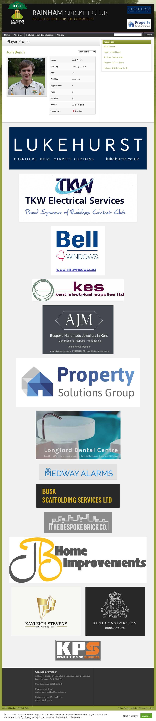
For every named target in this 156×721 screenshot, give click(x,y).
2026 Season (109, 46)
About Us (18, 34)
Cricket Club (70, 13)
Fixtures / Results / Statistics (39, 34)
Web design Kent (146, 708)
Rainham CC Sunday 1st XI (116, 67)
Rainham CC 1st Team (114, 62)
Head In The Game (112, 51)
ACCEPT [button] (146, 715)
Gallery (60, 34)
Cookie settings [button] (130, 715)
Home (7, 34)
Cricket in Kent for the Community (63, 19)
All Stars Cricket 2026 (113, 57)
